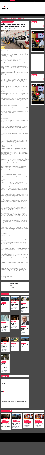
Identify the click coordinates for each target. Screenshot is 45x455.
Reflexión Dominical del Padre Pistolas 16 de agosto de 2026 (5, 366)
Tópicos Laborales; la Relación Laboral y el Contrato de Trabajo (5, 425)
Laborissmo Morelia (4, 28)
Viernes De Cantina (13, 324)
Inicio (2, 15)
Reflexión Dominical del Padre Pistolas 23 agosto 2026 (25, 306)
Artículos (7, 15)
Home (2, 18)
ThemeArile (2, 440)
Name (2, 391)
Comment (3, 383)
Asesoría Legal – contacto (28, 15)
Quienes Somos (13, 15)
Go (42, 25)
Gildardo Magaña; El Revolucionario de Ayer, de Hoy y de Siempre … (5, 325)
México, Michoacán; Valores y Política (4, 306)
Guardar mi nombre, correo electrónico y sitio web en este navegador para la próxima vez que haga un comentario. (14, 402)
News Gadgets (18, 438)
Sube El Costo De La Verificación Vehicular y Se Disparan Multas (14, 18)
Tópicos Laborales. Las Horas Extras (4, 346)
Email (2, 395)
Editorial (20, 15)
